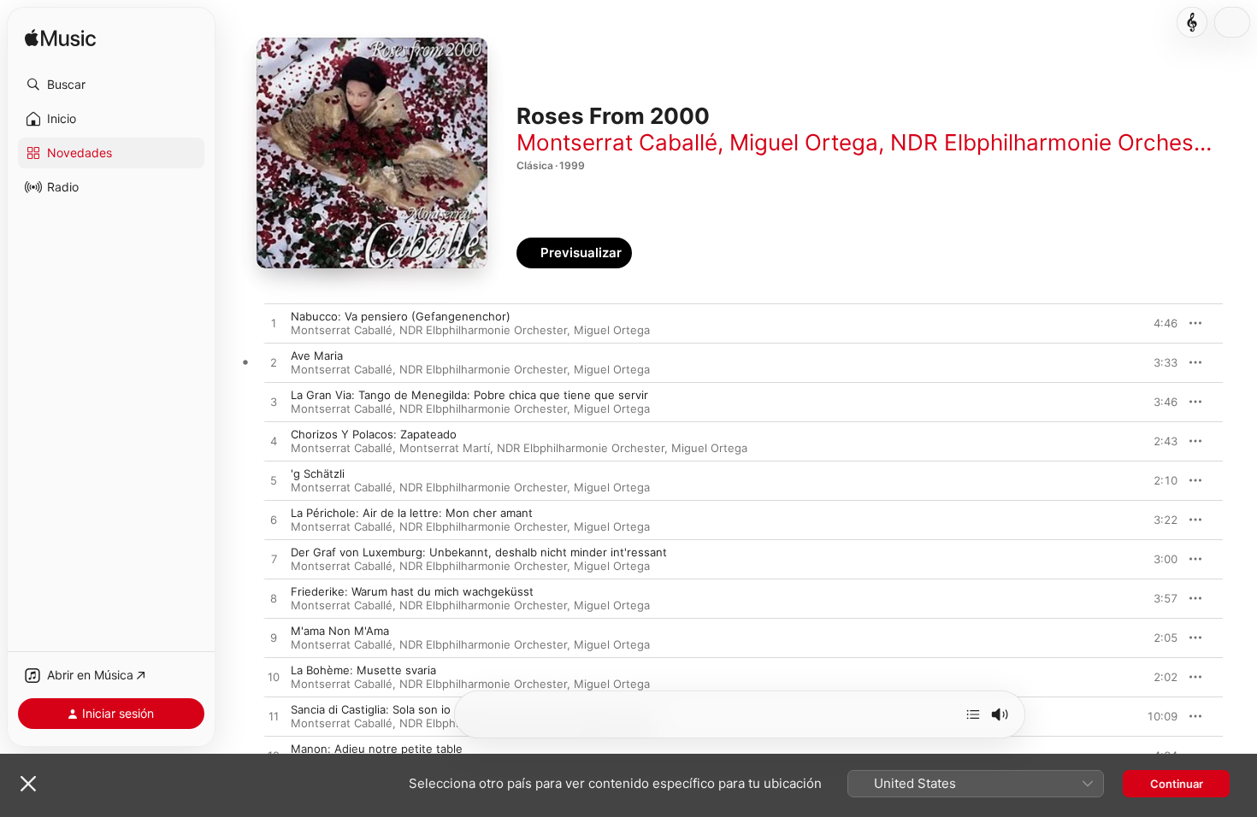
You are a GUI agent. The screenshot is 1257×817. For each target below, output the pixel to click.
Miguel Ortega (803, 142)
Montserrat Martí (444, 448)
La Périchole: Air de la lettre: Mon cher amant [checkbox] (412, 513)
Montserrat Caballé (616, 142)
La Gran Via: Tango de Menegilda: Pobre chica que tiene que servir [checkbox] (469, 395)
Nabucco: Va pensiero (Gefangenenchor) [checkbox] (400, 316)
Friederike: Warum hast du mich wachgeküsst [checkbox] (412, 591)
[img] (60, 39)
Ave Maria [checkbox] (317, 355)
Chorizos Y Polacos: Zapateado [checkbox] (374, 434)
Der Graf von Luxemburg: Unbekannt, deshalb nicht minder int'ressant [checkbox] (479, 552)
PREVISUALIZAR (1144, 323)
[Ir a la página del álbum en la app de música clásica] (1192, 22)
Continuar (1176, 784)
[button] (111, 84)
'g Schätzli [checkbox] (318, 473)
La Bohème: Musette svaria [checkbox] (363, 670)
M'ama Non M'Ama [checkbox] (340, 631)
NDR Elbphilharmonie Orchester (1056, 142)
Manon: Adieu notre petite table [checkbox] (377, 748)
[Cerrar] (28, 783)
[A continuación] (973, 714)
